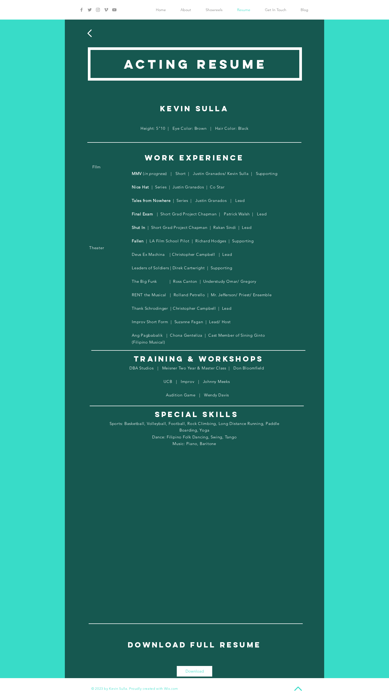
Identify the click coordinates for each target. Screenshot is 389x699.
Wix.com (171, 689)
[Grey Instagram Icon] (98, 9)
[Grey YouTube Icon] (114, 9)
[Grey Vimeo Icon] (106, 9)
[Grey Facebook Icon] (81, 9)
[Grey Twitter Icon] (89, 9)
